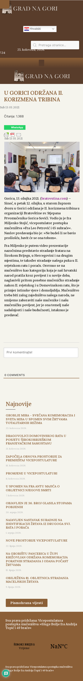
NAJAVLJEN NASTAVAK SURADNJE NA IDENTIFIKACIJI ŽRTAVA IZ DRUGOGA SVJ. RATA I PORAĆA (38, 523)
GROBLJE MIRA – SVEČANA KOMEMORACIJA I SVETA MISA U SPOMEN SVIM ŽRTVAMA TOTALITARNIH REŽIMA (40, 419)
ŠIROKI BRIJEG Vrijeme (41, 646)
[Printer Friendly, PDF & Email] (12, 136)
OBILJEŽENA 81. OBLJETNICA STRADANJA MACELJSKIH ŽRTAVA (37, 580)
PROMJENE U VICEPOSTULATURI (31, 473)
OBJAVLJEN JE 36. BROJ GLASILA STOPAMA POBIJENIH (39, 505)
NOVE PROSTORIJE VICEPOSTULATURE (36, 540)
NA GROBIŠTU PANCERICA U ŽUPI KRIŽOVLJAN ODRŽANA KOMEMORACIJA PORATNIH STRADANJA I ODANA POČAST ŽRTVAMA (37, 559)
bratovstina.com (54, 198)
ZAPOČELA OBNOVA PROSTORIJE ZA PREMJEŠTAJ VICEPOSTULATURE (34, 458)
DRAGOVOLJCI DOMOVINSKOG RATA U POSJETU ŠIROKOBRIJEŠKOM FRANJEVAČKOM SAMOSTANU (36, 439)
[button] (4, 4)
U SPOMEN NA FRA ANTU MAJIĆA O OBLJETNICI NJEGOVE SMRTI (33, 488)
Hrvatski (35, 28)
